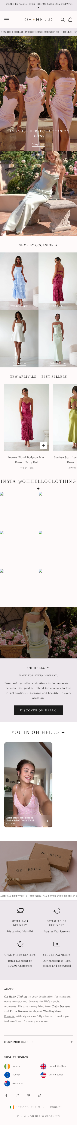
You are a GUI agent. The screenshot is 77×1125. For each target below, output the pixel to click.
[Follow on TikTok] (40, 1095)
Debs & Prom (58, 363)
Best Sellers (54, 376)
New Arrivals (23, 376)
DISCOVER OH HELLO (38, 710)
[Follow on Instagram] (17, 1095)
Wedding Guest (19, 305)
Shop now (38, 144)
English (56, 1107)
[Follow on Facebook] (6, 1095)
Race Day (57, 305)
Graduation (19, 363)
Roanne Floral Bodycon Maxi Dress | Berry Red (27, 460)
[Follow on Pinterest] (29, 1095)
